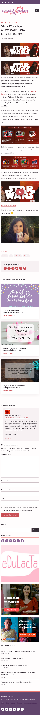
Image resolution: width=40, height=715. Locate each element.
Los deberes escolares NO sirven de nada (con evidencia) (18, 651)
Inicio (2, 703)
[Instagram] (9, 2)
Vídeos (13, 703)
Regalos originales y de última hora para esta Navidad (14, 386)
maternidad (18, 256)
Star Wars (26, 256)
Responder (8, 438)
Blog (7, 703)
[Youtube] (12, 2)
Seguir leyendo (8, 315)
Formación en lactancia (30, 703)
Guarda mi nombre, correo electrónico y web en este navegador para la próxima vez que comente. (21, 509)
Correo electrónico (8, 490)
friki (11, 256)
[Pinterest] (24, 268)
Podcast (19, 703)
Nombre (4, 481)
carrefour (4, 256)
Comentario (6, 454)
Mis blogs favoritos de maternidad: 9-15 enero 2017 (13, 311)
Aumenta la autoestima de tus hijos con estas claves (16, 682)
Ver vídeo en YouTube (8, 205)
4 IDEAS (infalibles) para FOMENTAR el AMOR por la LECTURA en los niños (18, 673)
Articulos (4, 251)
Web (2, 499)
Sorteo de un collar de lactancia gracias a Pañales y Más (14, 349)
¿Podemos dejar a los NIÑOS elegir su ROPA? (15, 665)
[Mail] (20, 268)
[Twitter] (5, 2)
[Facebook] (2, 2)
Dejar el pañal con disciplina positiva (12, 658)
